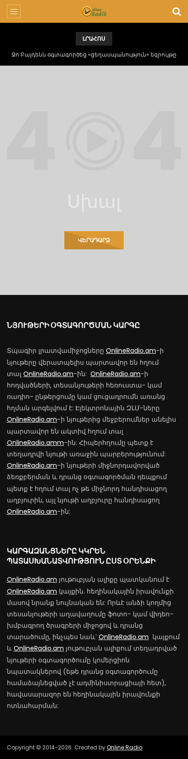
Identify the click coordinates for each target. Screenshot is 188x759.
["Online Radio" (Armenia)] (94, 11)
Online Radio (124, 747)
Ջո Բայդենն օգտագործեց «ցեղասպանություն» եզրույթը (94, 54)
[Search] (176, 11)
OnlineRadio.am (131, 350)
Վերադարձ (94, 240)
